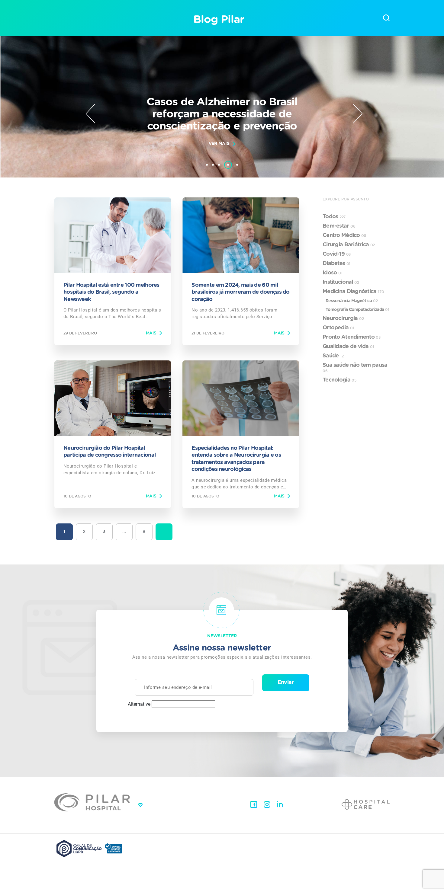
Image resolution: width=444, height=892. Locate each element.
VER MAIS (219, 144)
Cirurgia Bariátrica (349, 245)
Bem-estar (339, 226)
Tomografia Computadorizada (357, 310)
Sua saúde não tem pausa (355, 368)
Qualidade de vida (348, 346)
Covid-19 (337, 254)
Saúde (333, 356)
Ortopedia (338, 328)
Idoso (332, 273)
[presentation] (90, 113)
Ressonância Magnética (352, 301)
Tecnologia (339, 380)
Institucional (341, 282)
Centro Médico (344, 235)
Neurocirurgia (343, 318)
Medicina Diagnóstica (353, 291)
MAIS (151, 333)
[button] (207, 164)
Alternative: (140, 704)
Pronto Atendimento (352, 337)
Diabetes (336, 263)
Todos (334, 216)
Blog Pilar (218, 19)
